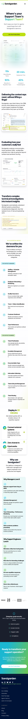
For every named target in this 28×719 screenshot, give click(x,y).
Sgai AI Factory (5, 698)
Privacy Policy (5, 715)
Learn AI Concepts (6, 700)
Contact (3, 713)
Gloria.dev (4, 693)
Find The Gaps (5, 696)
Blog (2, 710)
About (3, 708)
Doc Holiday (4, 691)
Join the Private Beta (14, 34)
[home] (12, 4)
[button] (25, 4)
